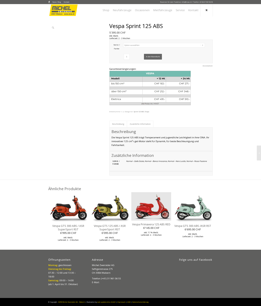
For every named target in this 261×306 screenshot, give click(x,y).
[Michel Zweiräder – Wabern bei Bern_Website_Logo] (63, 10)
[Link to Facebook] (49, 2)
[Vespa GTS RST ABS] (259, 153)
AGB (128, 302)
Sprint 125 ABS (139, 112)
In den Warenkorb (153, 56)
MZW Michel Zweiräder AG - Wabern (71, 302)
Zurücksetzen (208, 66)
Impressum (121, 302)
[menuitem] (56, 2)
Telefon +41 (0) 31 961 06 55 (203, 2)
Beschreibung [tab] (118, 124)
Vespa (147, 112)
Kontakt (66, 2)
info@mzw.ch (187, 2)
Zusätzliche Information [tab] (140, 124)
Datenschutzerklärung (140, 302)
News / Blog (56, 2)
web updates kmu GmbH (106, 302)
